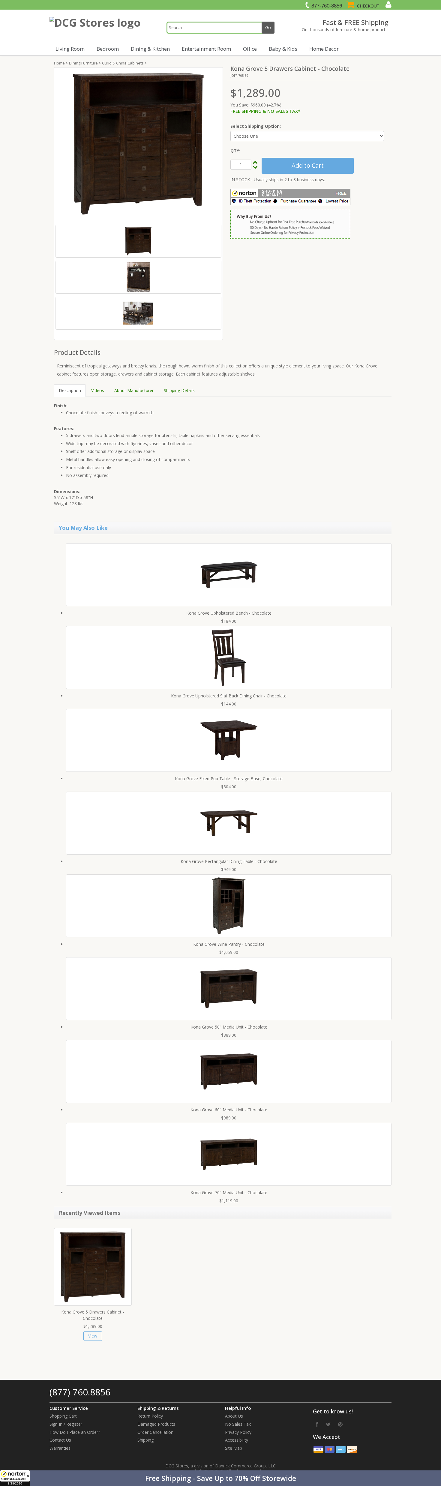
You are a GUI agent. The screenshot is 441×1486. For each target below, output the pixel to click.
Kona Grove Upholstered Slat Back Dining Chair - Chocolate (228, 696)
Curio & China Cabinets (123, 63)
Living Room (70, 48)
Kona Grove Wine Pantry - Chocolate (229, 944)
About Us (234, 1416)
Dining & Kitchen (150, 48)
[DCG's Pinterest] (340, 1424)
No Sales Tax (238, 1424)
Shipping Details (179, 390)
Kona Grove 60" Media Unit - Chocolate (228, 1110)
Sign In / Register (66, 1424)
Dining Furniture (83, 63)
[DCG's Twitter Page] (328, 1424)
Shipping (145, 1440)
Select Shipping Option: (255, 126)
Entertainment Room (206, 48)
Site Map (233, 1448)
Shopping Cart (63, 1416)
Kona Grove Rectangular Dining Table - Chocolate (229, 861)
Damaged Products (156, 1424)
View (92, 1336)
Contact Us (60, 1440)
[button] (220, 1478)
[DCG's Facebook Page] (317, 1424)
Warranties (60, 1448)
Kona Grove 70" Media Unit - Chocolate (228, 1192)
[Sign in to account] (388, 4)
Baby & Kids (283, 48)
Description (70, 390)
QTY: (235, 151)
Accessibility (236, 1440)
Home (59, 63)
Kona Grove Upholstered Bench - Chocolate (229, 613)
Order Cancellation (155, 1432)
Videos (97, 390)
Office (250, 48)
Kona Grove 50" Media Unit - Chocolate (228, 1027)
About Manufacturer (134, 390)
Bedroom (108, 48)
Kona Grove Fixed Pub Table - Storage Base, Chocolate (229, 778)
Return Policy (150, 1416)
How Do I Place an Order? (75, 1432)
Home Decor (324, 48)
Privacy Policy (238, 1432)
